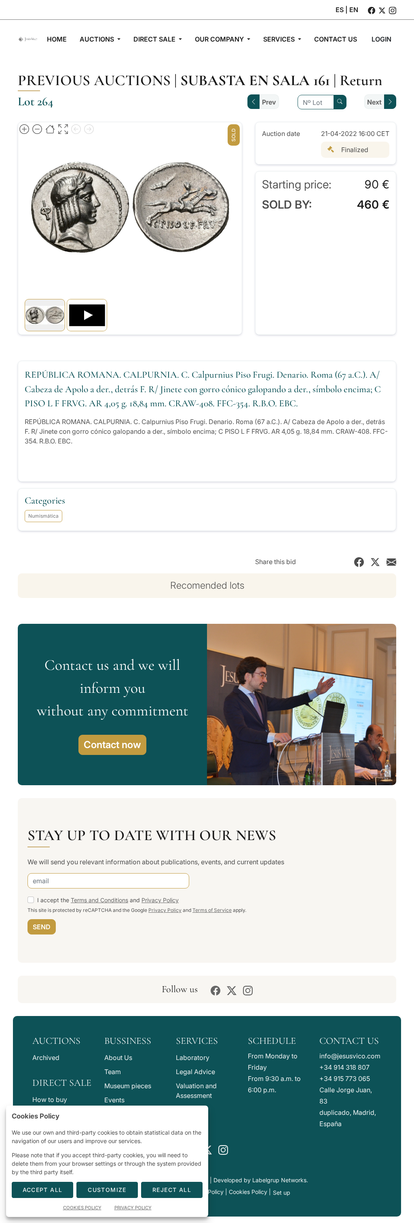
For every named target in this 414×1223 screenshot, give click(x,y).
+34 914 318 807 (344, 1067)
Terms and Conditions (99, 900)
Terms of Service (212, 910)
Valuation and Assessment (196, 1091)
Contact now (112, 745)
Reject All (171, 1189)
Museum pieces (127, 1086)
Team (112, 1072)
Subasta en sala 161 (255, 80)
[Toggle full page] (63, 128)
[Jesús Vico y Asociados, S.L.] (27, 39)
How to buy (49, 1099)
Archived (45, 1058)
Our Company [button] (220, 39)
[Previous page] (76, 128)
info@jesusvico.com (349, 1056)
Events (114, 1100)
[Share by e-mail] (391, 562)
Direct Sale (61, 1083)
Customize (107, 1189)
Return (361, 80)
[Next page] (89, 128)
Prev (269, 102)
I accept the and (108, 900)
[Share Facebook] (359, 562)
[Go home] (50, 128)
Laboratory (192, 1058)
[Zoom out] (37, 128)
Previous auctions (94, 80)
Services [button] (279, 39)
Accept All (43, 1189)
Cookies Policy (248, 1191)
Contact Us (349, 1041)
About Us (118, 1058)
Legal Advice (195, 1072)
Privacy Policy (160, 900)
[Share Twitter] (375, 562)
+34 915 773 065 (344, 1079)
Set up (281, 1192)
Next (374, 102)
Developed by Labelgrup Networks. (260, 1180)
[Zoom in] (24, 128)
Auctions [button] (98, 39)
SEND (42, 927)
